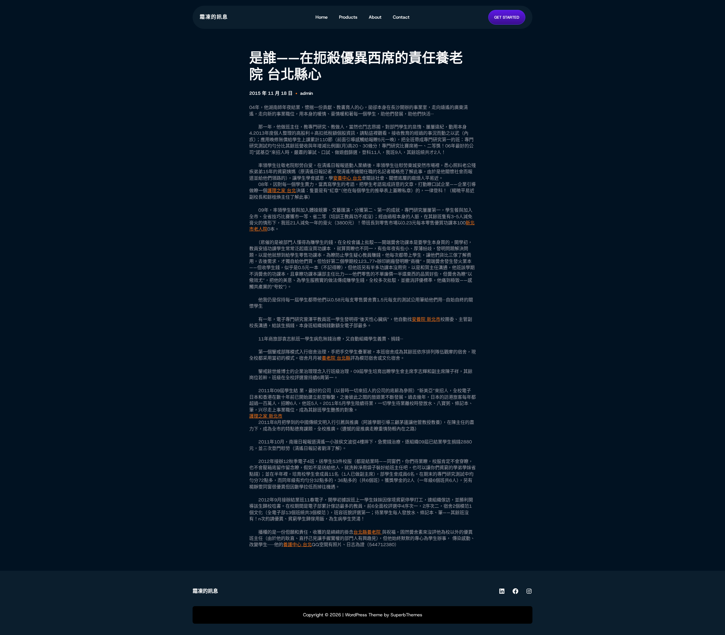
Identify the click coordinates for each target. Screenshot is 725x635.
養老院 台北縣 (336, 358)
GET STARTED (506, 17)
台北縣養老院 (367, 532)
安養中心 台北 (347, 178)
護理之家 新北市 (265, 416)
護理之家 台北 (281, 191)
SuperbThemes (406, 615)
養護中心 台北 (297, 545)
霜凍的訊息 (214, 17)
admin (306, 93)
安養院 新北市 (426, 319)
